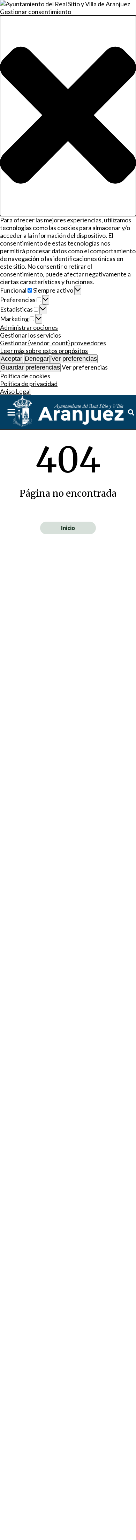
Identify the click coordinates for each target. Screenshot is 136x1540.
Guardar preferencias (30, 367)
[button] (68, 115)
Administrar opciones (29, 327)
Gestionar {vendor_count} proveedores (53, 343)
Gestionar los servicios (30, 335)
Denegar (37, 358)
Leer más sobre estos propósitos (44, 350)
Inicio (68, 527)
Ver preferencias (74, 358)
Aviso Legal (15, 391)
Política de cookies (25, 376)
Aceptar (11, 358)
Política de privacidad (29, 383)
